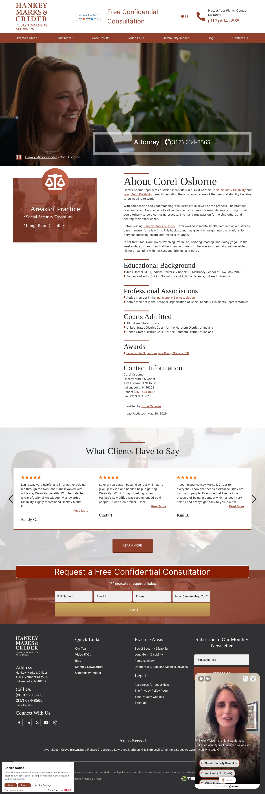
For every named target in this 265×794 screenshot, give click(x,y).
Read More (80, 506)
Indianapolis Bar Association (175, 297)
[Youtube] (46, 722)
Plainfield (169, 749)
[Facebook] (19, 722)
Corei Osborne (151, 406)
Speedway (183, 749)
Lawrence (120, 749)
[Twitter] (37, 722)
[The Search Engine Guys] (191, 778)
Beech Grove (60, 749)
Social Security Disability (229, 190)
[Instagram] (55, 722)
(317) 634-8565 (223, 20)
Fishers (92, 749)
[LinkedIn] (28, 722)
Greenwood (105, 749)
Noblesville (154, 749)
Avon (47, 749)
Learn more (132, 545)
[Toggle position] (245, 679)
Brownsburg (78, 749)
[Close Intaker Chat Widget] (253, 679)
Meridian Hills (137, 749)
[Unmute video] (201, 679)
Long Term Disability (138, 194)
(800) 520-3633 (30, 695)
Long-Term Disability (45, 225)
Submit (132, 610)
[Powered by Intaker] (234, 786)
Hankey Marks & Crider (159, 226)
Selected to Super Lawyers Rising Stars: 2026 (157, 353)
